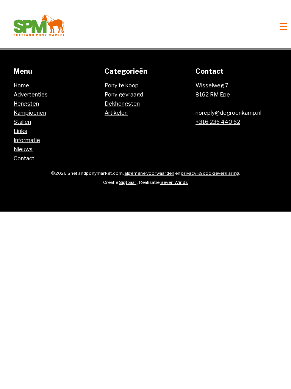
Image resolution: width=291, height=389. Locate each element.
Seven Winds (174, 182)
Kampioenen (30, 112)
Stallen (22, 122)
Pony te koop (122, 85)
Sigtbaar (127, 182)
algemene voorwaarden (149, 173)
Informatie (27, 140)
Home (21, 85)
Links (20, 131)
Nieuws (23, 149)
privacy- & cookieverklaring (210, 173)
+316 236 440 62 (218, 122)
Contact (24, 158)
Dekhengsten (122, 103)
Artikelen (116, 112)
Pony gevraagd (124, 94)
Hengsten (26, 103)
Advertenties (31, 94)
